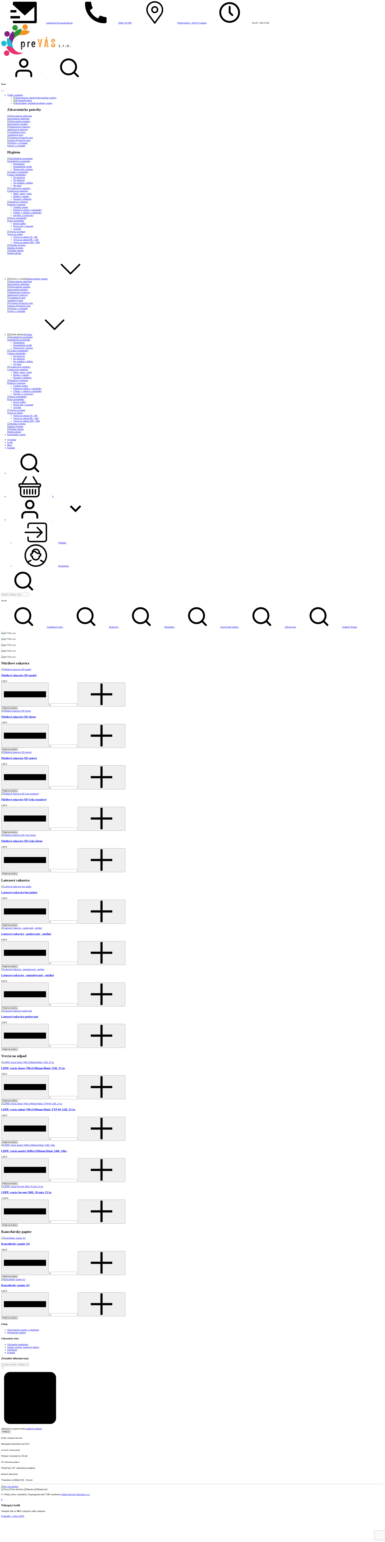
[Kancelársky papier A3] (192, 1279)
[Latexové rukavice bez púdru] (192, 886)
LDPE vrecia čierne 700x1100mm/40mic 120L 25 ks (33, 1068)
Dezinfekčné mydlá (22, 166)
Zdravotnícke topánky (17, 124)
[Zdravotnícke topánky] (19, 121)
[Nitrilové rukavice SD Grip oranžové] (192, 794)
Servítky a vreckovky (23, 215)
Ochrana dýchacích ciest (18, 140)
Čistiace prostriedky (16, 175)
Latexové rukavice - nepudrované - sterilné (27, 975)
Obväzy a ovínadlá (16, 145)
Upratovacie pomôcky (17, 191)
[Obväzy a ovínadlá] (17, 143)
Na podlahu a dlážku (23, 183)
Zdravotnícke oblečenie (18, 118)
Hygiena (28, 334)
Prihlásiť (6, 1432)
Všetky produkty (15, 95)
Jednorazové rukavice (17, 129)
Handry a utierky (21, 196)
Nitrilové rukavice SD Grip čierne (21, 841)
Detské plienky (14, 253)
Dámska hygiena (15, 248)
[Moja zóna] (24, 78)
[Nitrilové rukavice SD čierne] (192, 711)
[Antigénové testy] (16, 132)
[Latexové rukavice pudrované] (192, 1011)
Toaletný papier (20, 207)
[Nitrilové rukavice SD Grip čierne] (192, 835)
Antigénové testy (15, 135)
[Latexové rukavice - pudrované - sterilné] (192, 928)
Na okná (17, 185)
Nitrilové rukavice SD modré (19, 675)
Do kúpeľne (19, 180)
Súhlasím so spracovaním (21, 1428)
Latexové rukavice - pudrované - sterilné (26, 933)
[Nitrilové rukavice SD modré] (192, 669)
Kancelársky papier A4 (15, 1243)
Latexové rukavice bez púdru (19, 892)
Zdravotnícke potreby (38, 279)
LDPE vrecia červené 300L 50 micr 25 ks (26, 1192)
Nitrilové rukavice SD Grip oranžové (23, 799)
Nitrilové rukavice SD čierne (18, 716)
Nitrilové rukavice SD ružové (19, 758)
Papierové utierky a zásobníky (27, 210)
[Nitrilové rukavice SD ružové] (192, 752)
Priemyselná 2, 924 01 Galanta (191, 23)
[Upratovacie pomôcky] (19, 188)
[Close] (2, 90)
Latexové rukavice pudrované (19, 1016)
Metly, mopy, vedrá (22, 193)
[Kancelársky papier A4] (192, 1238)
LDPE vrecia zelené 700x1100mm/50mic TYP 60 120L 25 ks (38, 1109)
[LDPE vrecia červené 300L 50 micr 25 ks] (192, 1186)
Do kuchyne (19, 177)
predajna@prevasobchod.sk (59, 23)
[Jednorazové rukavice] (18, 127)
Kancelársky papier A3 (15, 1285)
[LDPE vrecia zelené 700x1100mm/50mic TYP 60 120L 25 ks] (192, 1103)
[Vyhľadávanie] (69, 78)
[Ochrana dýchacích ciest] (20, 137)
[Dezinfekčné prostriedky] (20, 158)
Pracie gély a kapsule (23, 226)
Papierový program (16, 204)
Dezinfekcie (19, 164)
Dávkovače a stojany (23, 169)
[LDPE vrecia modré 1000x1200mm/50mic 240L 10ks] (192, 1145)
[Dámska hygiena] (16, 245)
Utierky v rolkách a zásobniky (27, 212)
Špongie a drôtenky (22, 199)
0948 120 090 (125, 23)
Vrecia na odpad (15, 234)
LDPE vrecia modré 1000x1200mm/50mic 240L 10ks (34, 1151)
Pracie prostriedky (15, 221)
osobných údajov (34, 1428)
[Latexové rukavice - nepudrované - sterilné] (192, 969)
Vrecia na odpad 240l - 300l (26, 242)
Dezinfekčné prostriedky (19, 161)
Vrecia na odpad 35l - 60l (25, 237)
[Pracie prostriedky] (17, 218)
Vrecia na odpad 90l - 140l (25, 239)
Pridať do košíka (9, 708)
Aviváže (17, 229)
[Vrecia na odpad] (16, 231)
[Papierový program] (17, 202)
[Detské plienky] (15, 250)
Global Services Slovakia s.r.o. (75, 1494)
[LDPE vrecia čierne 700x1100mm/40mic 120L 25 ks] (192, 1062)
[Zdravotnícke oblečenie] (19, 116)
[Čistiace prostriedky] (17, 172)
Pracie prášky (19, 223)
